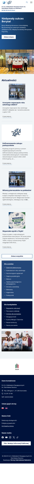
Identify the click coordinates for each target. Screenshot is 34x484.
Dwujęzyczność (11, 317)
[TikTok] (18, 437)
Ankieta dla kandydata (13, 314)
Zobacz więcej (9, 37)
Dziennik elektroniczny (13, 268)
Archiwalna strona (8, 426)
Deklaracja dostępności (9, 420)
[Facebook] (3, 437)
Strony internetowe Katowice (20, 460)
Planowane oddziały (12, 311)
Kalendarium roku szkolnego (15, 270)
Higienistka (10, 292)
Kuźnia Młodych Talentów (14, 320)
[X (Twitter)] (14, 437)
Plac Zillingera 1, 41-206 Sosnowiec (15, 391)
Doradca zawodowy (12, 287)
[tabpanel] (17, 43)
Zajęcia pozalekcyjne (13, 276)
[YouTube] (6, 437)
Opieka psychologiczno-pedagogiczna (14, 283)
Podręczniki (10, 295)
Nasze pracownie (11, 325)
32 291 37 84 (8, 393)
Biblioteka (9, 290)
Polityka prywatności (8, 423)
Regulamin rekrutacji (13, 308)
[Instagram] (10, 437)
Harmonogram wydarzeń (14, 273)
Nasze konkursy (11, 322)
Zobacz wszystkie (17, 256)
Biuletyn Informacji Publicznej (18, 443)
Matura (8, 279)
